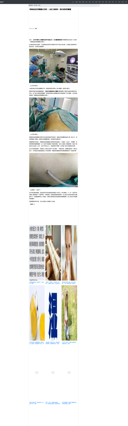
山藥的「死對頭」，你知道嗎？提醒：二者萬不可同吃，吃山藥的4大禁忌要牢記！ (53, 283)
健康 (83, 1)
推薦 (77, 1)
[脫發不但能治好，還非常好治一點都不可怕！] (37, 400)
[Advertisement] (53, 215)
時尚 (119, 1)
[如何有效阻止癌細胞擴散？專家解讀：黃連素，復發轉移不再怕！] (37, 340)
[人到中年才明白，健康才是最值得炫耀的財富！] (69, 340)
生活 (93, 1)
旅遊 (96, 1)
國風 (123, 1)
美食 (103, 1)
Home (73, 1)
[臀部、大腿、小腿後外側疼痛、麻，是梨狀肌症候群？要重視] (53, 400)
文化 (116, 1)
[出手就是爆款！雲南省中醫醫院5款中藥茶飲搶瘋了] (69, 400)
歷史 (113, 1)
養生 (90, 1)
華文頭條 (35, 5)
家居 (100, 1)
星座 (109, 1)
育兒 (86, 1)
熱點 (80, 1)
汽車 (126, 1)
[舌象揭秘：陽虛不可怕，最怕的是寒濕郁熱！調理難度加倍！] (53, 340)
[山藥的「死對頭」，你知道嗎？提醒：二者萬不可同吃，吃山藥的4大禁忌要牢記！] (53, 280)
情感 (106, 1)
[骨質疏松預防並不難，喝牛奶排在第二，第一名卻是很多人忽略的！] (69, 280)
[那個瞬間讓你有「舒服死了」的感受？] (37, 280)
